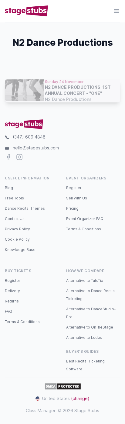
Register (74, 187)
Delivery (12, 291)
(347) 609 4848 (29, 136)
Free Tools (14, 198)
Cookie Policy (17, 239)
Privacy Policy (17, 229)
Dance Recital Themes (25, 208)
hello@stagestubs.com (36, 147)
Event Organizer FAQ (84, 218)
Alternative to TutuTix (84, 280)
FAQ (8, 311)
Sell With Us (76, 198)
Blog (9, 187)
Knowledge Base (20, 249)
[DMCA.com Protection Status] (62, 386)
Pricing (72, 208)
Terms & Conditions (83, 229)
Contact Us (15, 218)
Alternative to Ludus (84, 337)
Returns (12, 301)
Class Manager (41, 410)
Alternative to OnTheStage (89, 327)
